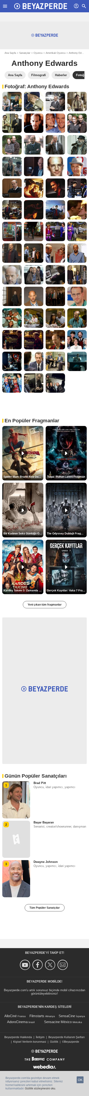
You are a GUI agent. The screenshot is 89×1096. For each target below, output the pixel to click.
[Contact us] (63, 965)
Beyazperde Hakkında (18, 1037)
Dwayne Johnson (46, 862)
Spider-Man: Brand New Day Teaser (23, 476)
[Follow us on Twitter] (51, 965)
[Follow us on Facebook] (38, 965)
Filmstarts (36, 1016)
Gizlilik (54, 1041)
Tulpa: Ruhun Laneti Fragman (66, 476)
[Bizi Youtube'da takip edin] (25, 965)
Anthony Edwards (44, 63)
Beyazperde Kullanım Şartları (66, 1037)
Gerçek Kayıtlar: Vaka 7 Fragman (67, 590)
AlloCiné (10, 1016)
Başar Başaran (44, 822)
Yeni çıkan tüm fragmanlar (45, 604)
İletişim (40, 1037)
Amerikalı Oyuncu (55, 53)
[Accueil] (40, 6)
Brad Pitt (40, 783)
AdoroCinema (17, 1022)
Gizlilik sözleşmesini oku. (40, 1088)
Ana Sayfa (10, 53)
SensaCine (67, 1016)
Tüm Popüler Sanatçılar (44, 907)
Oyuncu (38, 53)
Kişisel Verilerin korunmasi (29, 1041)
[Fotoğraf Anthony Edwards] (12, 101)
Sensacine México (58, 1022)
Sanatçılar (24, 53)
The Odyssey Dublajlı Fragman (66, 533)
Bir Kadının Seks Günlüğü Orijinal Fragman (23, 533)
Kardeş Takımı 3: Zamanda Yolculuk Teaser (23, 590)
